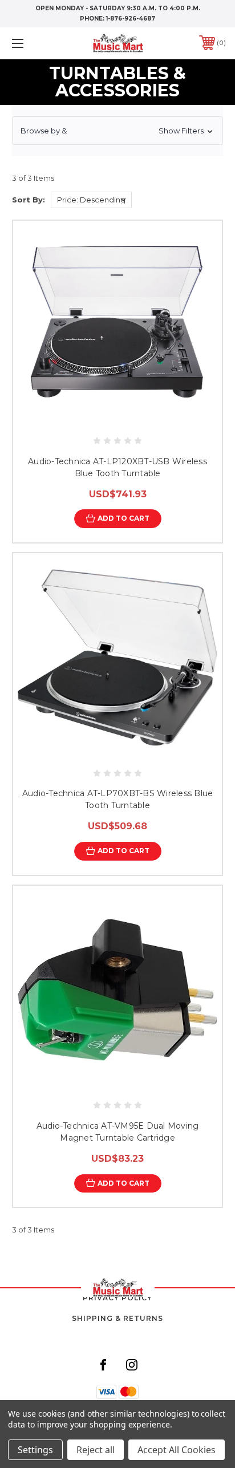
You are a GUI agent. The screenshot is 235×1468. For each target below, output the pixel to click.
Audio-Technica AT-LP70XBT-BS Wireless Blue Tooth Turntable (117, 799)
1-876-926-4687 (130, 18)
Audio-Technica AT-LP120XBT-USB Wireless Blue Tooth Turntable (117, 467)
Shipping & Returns (117, 1318)
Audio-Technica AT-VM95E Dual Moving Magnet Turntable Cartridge (118, 1132)
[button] (117, 130)
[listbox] (91, 200)
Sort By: (28, 199)
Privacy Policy (117, 1297)
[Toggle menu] (33, 43)
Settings (35, 1449)
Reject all (95, 1449)
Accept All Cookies (176, 1449)
